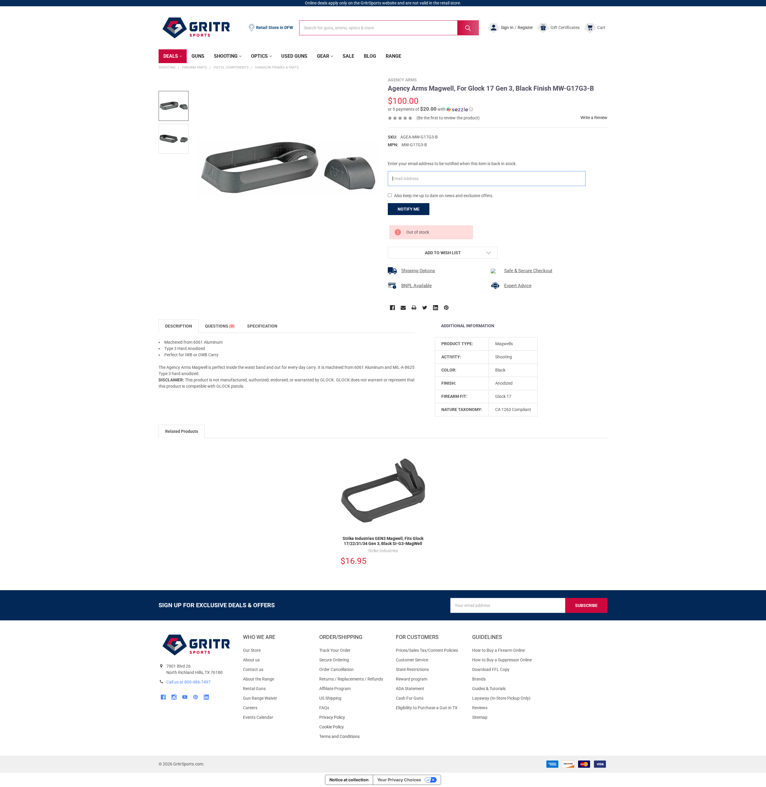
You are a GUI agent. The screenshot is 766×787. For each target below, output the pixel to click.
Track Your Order (334, 650)
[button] (430, 109)
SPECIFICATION (262, 326)
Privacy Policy (352, 717)
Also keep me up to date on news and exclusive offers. (443, 195)
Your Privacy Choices (399, 779)
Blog (370, 56)
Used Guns (294, 56)
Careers (250, 707)
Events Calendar (258, 717)
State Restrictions (412, 669)
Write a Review (593, 117)
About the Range (258, 679)
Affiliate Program (335, 688)
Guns (198, 56)
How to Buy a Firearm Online (498, 650)
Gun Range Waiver (260, 698)
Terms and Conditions (352, 736)
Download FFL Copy (491, 669)
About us (251, 659)
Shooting (226, 56)
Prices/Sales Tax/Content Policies (427, 650)
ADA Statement (410, 688)
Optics (259, 56)
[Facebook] (392, 307)
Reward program (411, 679)
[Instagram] (174, 697)
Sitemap (479, 717)
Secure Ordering (334, 659)
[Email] (403, 307)
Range (393, 56)
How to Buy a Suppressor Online (502, 659)
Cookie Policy (352, 727)
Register (525, 27)
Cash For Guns (409, 698)
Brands (479, 679)
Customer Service (412, 659)
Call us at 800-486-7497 (188, 682)
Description (178, 326)
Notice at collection (349, 779)
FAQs (324, 707)
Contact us (253, 669)
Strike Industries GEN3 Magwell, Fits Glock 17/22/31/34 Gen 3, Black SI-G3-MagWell (383, 541)
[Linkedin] (435, 307)
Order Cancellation (336, 669)
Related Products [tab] (181, 431)
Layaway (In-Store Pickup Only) (501, 698)
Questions (220, 326)
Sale (348, 56)
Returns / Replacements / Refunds (351, 679)
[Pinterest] (446, 307)
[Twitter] (424, 307)
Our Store (252, 650)
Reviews (479, 707)
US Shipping (330, 698)
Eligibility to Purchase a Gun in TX (427, 707)
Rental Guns (254, 688)
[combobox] (389, 27)
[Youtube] (184, 697)
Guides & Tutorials (489, 688)
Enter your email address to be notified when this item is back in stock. (452, 163)
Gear (323, 56)
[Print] (414, 307)
